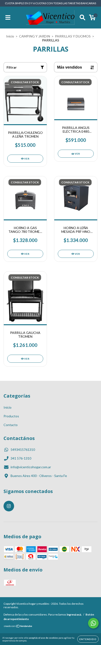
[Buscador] (82, 17)
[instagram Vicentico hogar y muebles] (9, 506)
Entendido (88, 639)
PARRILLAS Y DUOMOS (73, 36)
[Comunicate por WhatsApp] (93, 623)
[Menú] (8, 17)
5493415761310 (23, 450)
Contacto (11, 425)
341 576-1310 (21, 458)
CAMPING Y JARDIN (34, 36)
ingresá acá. (74, 614)
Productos (11, 416)
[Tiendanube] (18, 627)
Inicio (10, 36)
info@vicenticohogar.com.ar (31, 467)
